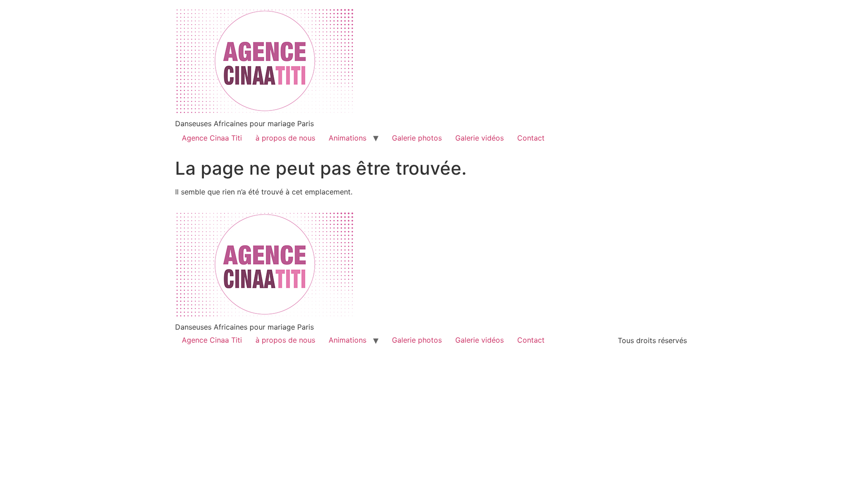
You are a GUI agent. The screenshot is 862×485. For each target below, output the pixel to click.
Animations (347, 137)
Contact (531, 137)
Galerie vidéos (479, 137)
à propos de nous (285, 137)
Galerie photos (417, 137)
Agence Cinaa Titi (212, 137)
